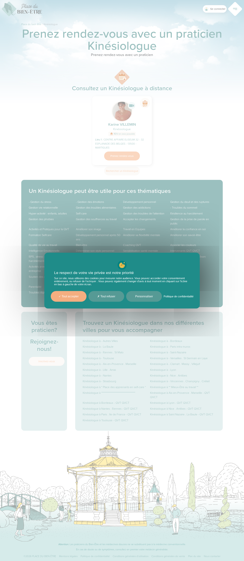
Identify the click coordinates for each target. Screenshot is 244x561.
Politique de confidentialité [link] (178, 296)
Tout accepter (70, 296)
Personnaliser (144, 296)
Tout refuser (107, 296)
